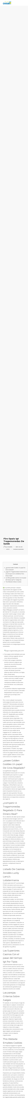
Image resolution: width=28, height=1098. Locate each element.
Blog (8, 549)
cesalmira (9, 546)
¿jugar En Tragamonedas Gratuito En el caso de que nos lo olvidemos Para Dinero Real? (16, 574)
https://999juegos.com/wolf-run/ (11, 610)
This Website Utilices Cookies (13, 582)
